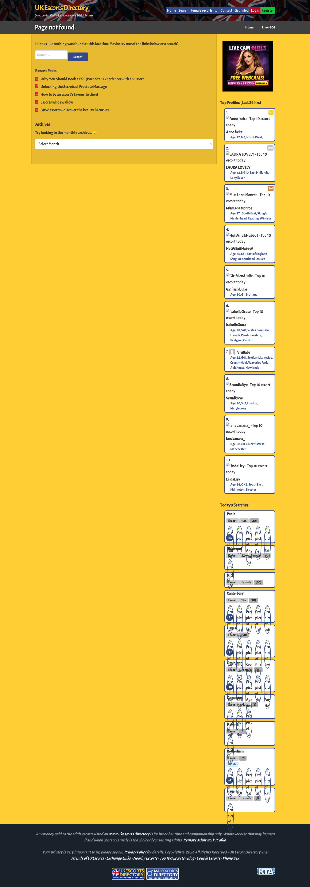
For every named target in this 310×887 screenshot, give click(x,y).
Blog (190, 858)
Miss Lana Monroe (239, 208)
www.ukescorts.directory (129, 834)
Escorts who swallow (56, 102)
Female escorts (202, 10)
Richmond (234, 548)
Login (255, 10)
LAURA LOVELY (238, 167)
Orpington (234, 663)
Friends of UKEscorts (87, 858)
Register (267, 10)
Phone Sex (230, 858)
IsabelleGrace (236, 324)
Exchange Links (118, 858)
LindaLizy (233, 479)
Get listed (242, 10)
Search (183, 10)
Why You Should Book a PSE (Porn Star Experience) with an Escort (92, 79)
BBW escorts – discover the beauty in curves (74, 110)
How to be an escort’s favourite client (69, 94)
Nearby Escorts (145, 858)
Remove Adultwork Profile (204, 840)
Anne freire (234, 131)
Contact (226, 10)
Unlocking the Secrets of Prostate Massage (73, 86)
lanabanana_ (235, 438)
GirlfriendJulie (236, 289)
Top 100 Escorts (172, 858)
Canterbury (235, 593)
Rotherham (235, 751)
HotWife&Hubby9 (239, 248)
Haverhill (234, 724)
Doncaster (234, 697)
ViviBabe (243, 352)
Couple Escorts (208, 858)
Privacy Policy (135, 852)
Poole (231, 513)
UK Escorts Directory (61, 7)
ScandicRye (234, 398)
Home (171, 10)
